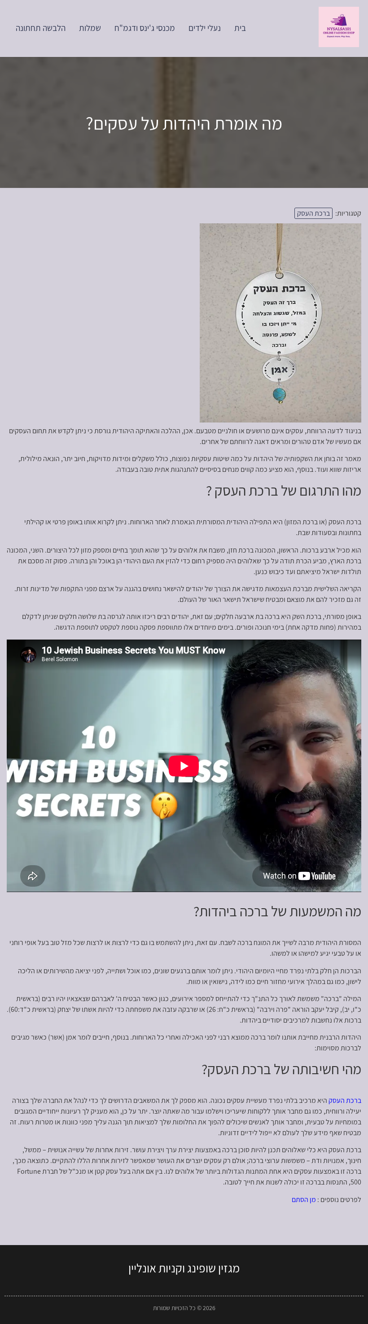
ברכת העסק (313, 213)
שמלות (90, 27)
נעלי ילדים (204, 27)
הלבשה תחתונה (41, 27)
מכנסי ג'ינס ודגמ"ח (144, 27)
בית (240, 27)
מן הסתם (304, 1199)
